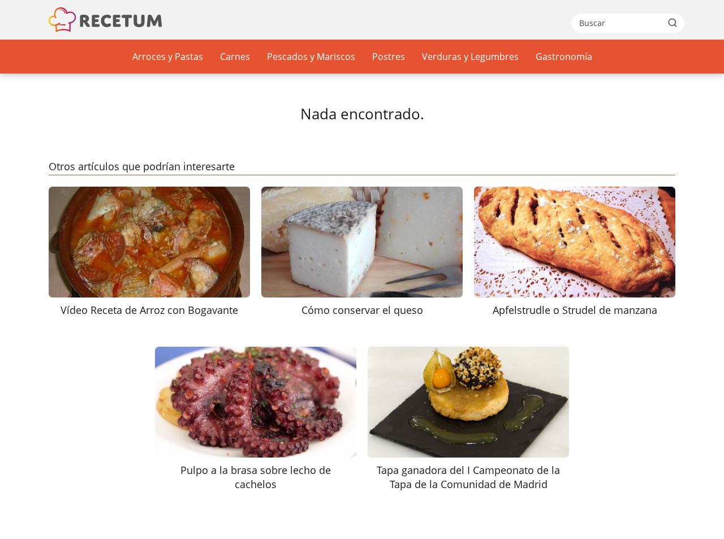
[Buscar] (672, 23)
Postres (388, 56)
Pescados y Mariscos (311, 56)
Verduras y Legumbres (470, 56)
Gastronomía (564, 56)
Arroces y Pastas (167, 56)
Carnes (235, 56)
